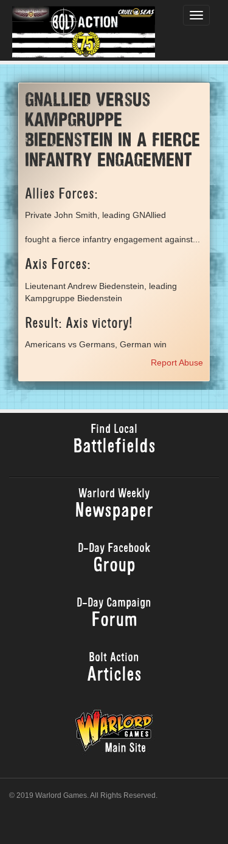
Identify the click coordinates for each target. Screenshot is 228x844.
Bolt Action (114, 669)
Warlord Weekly (114, 505)
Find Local (114, 440)
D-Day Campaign (114, 614)
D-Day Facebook (114, 559)
